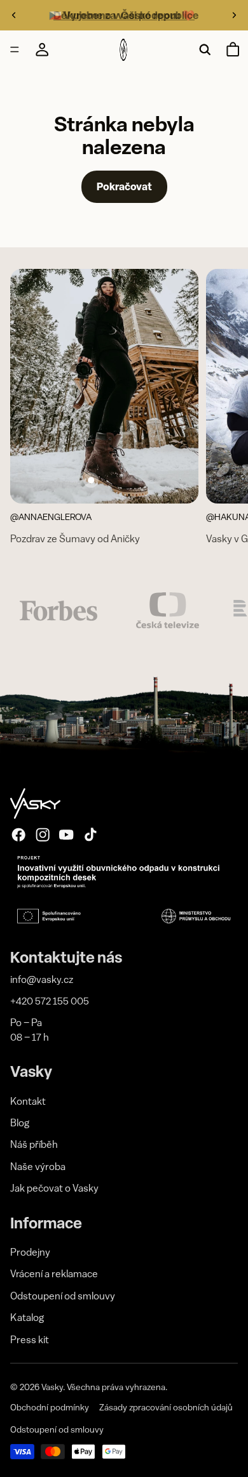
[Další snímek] (234, 15)
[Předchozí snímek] (14, 15)
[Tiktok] (90, 834)
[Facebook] (18, 834)
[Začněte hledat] (205, 49)
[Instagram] (42, 834)
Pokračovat (124, 186)
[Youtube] (66, 834)
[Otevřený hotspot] (91, 480)
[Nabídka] (14, 50)
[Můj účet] (42, 49)
